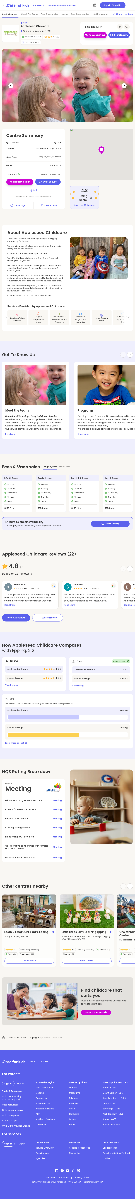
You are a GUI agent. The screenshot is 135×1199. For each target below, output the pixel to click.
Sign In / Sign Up (112, 5)
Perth (72, 1108)
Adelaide (73, 1103)
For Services (11, 1134)
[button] (14, 924)
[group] (29, 911)
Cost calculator (10, 1104)
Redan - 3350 (109, 1087)
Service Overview (45, 1147)
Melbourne (74, 1092)
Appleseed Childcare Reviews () (39, 554)
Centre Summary (10, 14)
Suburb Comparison (80, 14)
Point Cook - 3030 (112, 1124)
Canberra (74, 1114)
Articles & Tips (9, 1120)
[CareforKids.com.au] (13, 1061)
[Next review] (130, 569)
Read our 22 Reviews (84, 205)
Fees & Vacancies (49, 14)
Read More (10, 604)
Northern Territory (45, 1119)
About (32, 1061)
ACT (38, 1114)
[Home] (3, 1037)
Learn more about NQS (16, 743)
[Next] (124, 85)
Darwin (72, 1119)
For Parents (11, 1074)
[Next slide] (128, 318)
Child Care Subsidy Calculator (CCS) (11, 1098)
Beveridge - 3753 (111, 1108)
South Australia (43, 1103)
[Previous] (10, 85)
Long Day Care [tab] (50, 466)
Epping (33, 1037)
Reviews (64, 14)
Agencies (40, 1158)
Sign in (20, 1083)
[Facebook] (62, 1170)
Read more (11, 434)
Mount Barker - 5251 (113, 1092)
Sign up (8, 1083)
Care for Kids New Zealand (116, 1153)
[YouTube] (67, 1170)
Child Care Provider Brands (16, 1125)
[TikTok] (73, 1170)
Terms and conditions (57, 1177)
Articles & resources (79, 1147)
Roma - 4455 (109, 1119)
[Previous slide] (8, 911)
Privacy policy (81, 1177)
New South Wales (17, 1037)
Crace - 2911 (109, 1103)
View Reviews (11, 685)
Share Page (19, 205)
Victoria (40, 1092)
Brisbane (73, 1098)
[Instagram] (78, 1170)
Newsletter (75, 1153)
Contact (44, 1061)
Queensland (42, 1098)
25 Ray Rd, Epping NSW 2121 (16, 936)
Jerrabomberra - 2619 (114, 1098)
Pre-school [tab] (64, 466)
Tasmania (41, 1124)
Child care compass (12, 1110)
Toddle (106, 1158)
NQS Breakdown (100, 14)
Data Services (43, 1153)
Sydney (73, 1087)
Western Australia (45, 1108)
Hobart (72, 1124)
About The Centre (29, 14)
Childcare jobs (110, 1147)
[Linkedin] (56, 1170)
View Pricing (78, 685)
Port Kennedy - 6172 (113, 1114)
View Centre (29, 960)
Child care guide (10, 1115)
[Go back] (3, 5)
